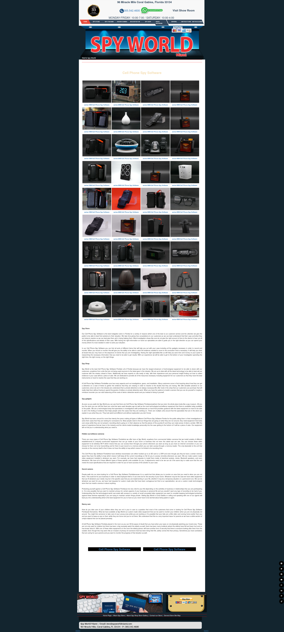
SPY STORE (96, 21)
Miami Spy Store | (119, 615)
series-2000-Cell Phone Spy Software (126, 105)
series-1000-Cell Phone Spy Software (96, 105)
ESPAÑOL (174, 21)
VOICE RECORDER (159, 22)
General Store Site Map (172, 615)
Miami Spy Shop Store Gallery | (138, 615)
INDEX (78, 631)
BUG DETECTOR (135, 21)
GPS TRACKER (109, 21)
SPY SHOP (148, 21)
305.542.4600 (132, 10)
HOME (85, 21)
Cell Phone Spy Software (114, 549)
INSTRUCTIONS (186, 21)
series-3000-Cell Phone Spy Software (155, 105)
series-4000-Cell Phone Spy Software (184, 105)
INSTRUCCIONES (197, 21)
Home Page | (107, 615)
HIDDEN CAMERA (122, 21)
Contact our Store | (156, 615)
